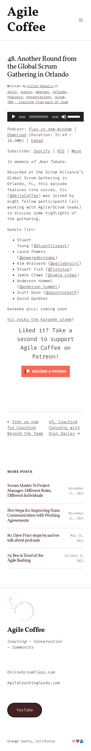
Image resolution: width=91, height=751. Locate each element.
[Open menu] (81, 20)
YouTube (25, 709)
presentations (38, 97)
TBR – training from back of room (37, 102)
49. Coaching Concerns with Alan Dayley (64, 427)
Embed (37, 140)
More (76, 151)
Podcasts (15, 97)
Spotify (41, 151)
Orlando (59, 92)
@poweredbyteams (37, 257)
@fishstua (58, 269)
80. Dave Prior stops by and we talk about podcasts (33, 538)
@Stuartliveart (50, 245)
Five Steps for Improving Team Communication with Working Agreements (33, 515)
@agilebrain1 (64, 263)
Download (16, 134)
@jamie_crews (62, 275)
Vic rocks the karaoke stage (39, 319)
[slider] (74, 116)
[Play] (13, 116)
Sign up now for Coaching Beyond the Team (25, 427)
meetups (42, 92)
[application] (45, 117)
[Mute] (63, 116)
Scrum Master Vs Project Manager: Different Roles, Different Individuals (29, 490)
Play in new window (50, 129)
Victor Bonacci (40, 86)
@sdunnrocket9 (61, 292)
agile (12, 92)
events (26, 92)
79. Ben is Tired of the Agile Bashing (25, 558)
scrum (59, 97)
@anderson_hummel (38, 286)
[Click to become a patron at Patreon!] (45, 378)
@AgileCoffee (24, 195)
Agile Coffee (26, 20)
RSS (60, 151)
